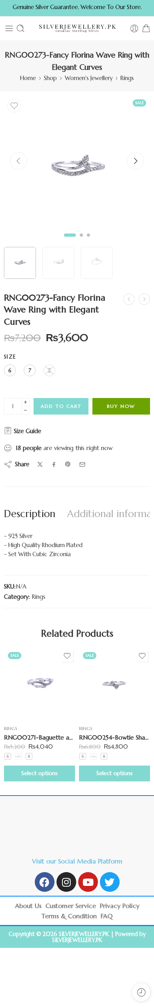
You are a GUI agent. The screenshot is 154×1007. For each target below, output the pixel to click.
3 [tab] (88, 241)
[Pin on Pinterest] (68, 464)
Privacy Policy (119, 906)
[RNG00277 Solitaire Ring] (144, 299)
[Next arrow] (135, 161)
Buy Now (121, 406)
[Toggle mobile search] (20, 28)
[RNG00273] (77, 168)
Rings (127, 78)
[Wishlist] (14, 105)
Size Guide (26, 431)
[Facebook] (44, 882)
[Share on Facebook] (54, 464)
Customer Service (70, 906)
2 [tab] (81, 241)
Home (28, 78)
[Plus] (25, 402)
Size (10, 356)
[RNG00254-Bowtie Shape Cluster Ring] (114, 683)
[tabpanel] (77, 170)
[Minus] (25, 410)
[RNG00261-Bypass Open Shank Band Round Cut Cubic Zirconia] (129, 299)
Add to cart (61, 406)
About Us (28, 906)
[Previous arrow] (18, 161)
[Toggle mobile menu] (9, 28)
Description (29, 514)
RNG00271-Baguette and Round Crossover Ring (39, 737)
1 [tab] (70, 241)
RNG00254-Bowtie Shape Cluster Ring (114, 737)
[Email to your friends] (82, 464)
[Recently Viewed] (141, 992)
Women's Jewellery (89, 78)
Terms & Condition (69, 916)
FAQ (107, 916)
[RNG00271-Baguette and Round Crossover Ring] (39, 683)
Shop (50, 78)
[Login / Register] (134, 28)
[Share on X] (40, 464)
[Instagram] (66, 882)
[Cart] (146, 28)
